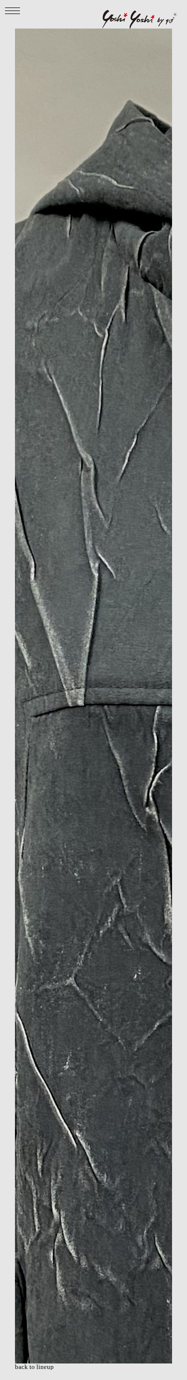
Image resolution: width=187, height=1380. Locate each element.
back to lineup (34, 1366)
